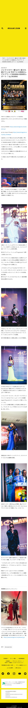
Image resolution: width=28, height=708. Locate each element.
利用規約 (8, 661)
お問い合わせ (18, 668)
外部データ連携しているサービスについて (14, 662)
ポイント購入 (13, 658)
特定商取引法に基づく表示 (7, 665)
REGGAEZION (8, 647)
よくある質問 (10, 668)
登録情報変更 (21, 658)
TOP (3, 58)
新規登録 (6, 658)
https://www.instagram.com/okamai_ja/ (14, 637)
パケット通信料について (21, 665)
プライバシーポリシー (17, 661)
